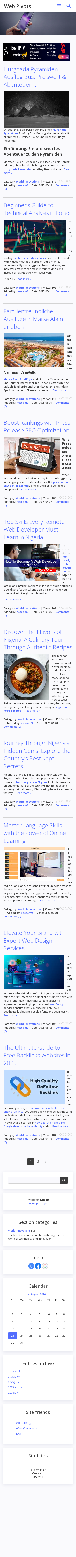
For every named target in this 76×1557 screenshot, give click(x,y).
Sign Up (33, 1203)
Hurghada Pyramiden (18, 169)
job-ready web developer (67, 564)
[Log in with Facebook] (38, 1266)
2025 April (14, 1371)
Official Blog (23, 1423)
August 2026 (38, 1294)
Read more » (23, 279)
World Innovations (19, 1230)
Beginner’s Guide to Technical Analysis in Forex (37, 209)
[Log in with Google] (45, 1266)
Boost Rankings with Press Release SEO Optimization (37, 426)
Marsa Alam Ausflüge (18, 379)
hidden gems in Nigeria (32, 782)
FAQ (18, 1433)
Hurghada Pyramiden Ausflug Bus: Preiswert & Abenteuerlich (35, 76)
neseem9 (22, 185)
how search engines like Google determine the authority (34, 1124)
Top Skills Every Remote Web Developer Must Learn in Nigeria (34, 529)
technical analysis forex (30, 258)
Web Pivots (17, 6)
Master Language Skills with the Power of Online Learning (35, 832)
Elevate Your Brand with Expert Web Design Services (34, 940)
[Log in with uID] (31, 1266)
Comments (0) (12, 726)
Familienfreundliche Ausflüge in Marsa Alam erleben (33, 318)
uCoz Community (26, 1428)
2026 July (13, 1392)
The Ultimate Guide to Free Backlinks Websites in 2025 (37, 1055)
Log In (44, 1203)
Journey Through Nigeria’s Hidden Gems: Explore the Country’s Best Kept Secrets (37, 754)
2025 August (15, 1387)
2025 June (14, 1382)
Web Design (57, 1004)
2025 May (14, 1377)
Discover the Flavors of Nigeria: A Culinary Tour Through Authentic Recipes (38, 639)
